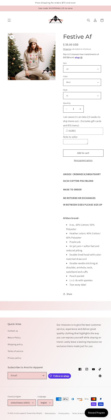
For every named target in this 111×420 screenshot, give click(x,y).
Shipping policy (15, 344)
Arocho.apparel (20, 413)
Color (65, 76)
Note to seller (70, 136)
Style (65, 89)
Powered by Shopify (34, 413)
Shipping (67, 49)
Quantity (67, 103)
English (44, 402)
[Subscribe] (43, 375)
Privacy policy (14, 357)
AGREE (72, 130)
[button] (9, 20)
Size (65, 63)
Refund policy (50, 413)
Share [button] (69, 294)
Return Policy (14, 337)
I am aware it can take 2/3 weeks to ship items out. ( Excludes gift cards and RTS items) (82, 121)
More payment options (83, 160)
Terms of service (15, 351)
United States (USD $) (20, 402)
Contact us (13, 330)
